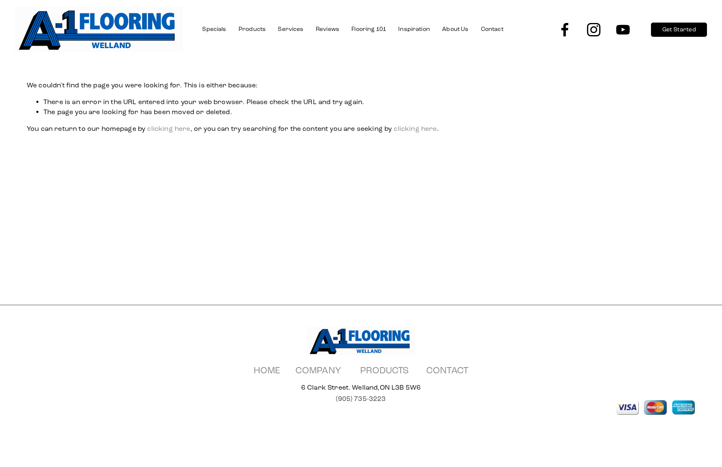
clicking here (168, 129)
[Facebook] (565, 29)
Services (290, 29)
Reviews (327, 29)
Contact (492, 29)
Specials (214, 29)
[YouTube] (623, 29)
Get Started (679, 29)
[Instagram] (593, 29)
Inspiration (414, 29)
